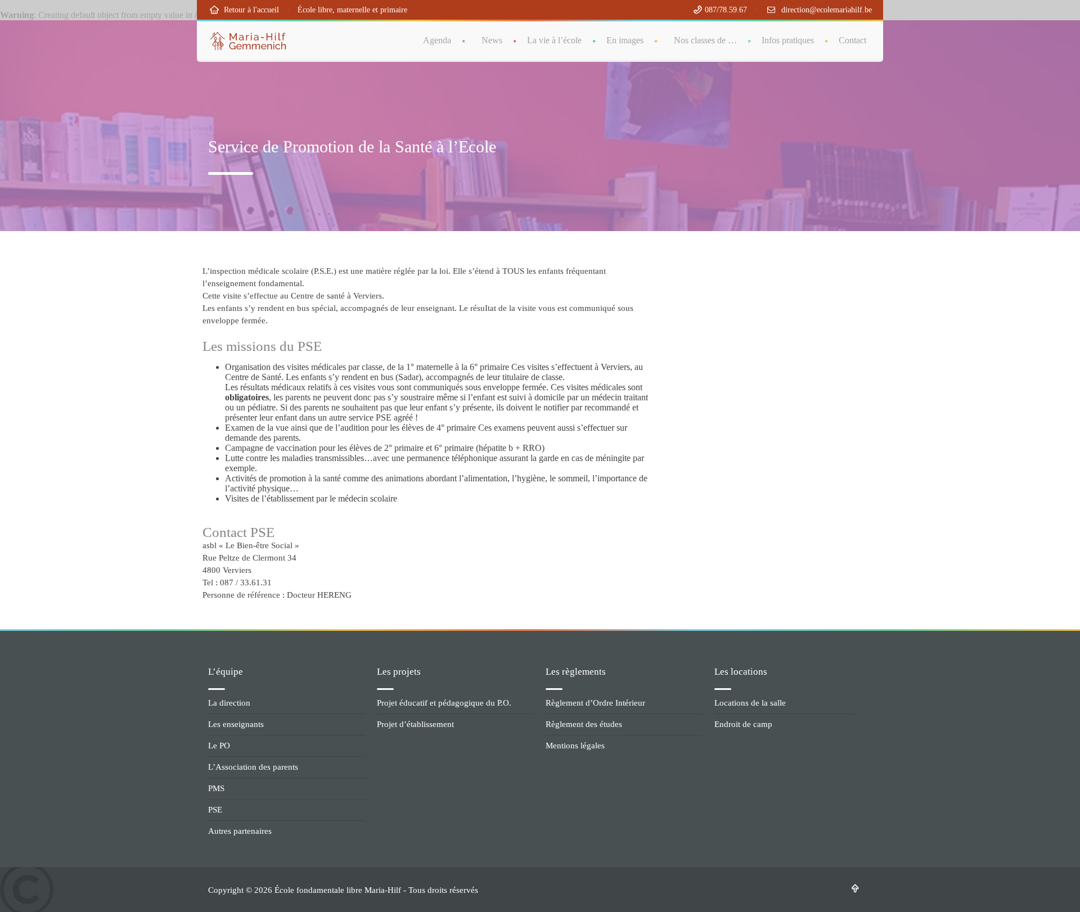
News (492, 40)
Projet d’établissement (415, 724)
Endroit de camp (743, 724)
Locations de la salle (750, 702)
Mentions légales (575, 745)
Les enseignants (236, 724)
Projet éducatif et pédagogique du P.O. (444, 702)
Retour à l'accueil (249, 10)
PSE (215, 809)
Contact (852, 40)
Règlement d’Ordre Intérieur (595, 702)
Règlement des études (584, 724)
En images (625, 40)
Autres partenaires (240, 831)
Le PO (219, 745)
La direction (229, 702)
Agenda (437, 40)
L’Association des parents (253, 766)
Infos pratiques (788, 40)
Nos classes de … (705, 40)
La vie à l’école (554, 40)
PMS (216, 788)
